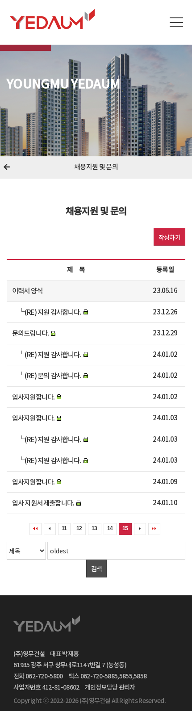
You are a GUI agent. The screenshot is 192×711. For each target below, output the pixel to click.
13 (94, 528)
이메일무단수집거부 (113, 623)
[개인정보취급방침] (100, 623)
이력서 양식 (27, 291)
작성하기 (169, 237)
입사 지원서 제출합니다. (43, 503)
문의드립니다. (30, 334)
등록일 (165, 270)
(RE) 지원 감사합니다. (53, 312)
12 (79, 528)
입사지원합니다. (33, 397)
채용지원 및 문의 (96, 167)
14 (110, 528)
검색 (96, 568)
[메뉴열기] (176, 22)
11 (64, 528)
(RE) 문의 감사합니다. (53, 376)
